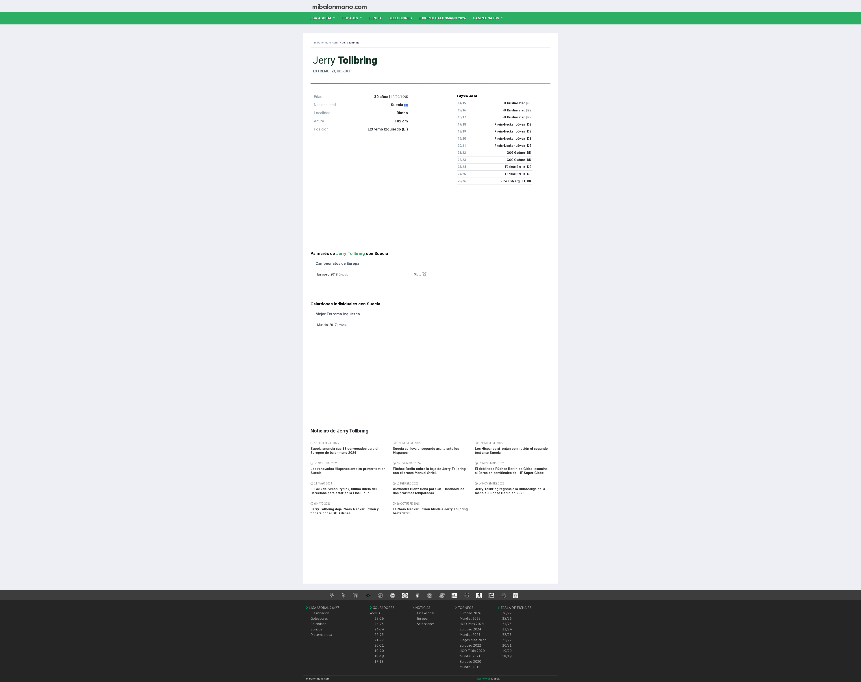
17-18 (379, 661)
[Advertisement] (430, 219)
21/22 (507, 640)
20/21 (507, 645)
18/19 (507, 656)
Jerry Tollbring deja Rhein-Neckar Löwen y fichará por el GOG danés (345, 511)
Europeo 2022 (470, 645)
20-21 (379, 645)
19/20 (507, 650)
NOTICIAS (422, 607)
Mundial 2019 (470, 667)
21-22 (379, 640)
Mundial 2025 (470, 618)
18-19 (379, 656)
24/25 (507, 623)
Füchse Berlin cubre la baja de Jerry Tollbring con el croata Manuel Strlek (429, 471)
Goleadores (319, 618)
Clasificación (320, 613)
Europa (376, 18)
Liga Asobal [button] (320, 18)
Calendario (318, 623)
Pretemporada (321, 634)
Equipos (316, 629)
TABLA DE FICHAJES (515, 607)
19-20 (379, 650)
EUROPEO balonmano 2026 (444, 18)
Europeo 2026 (470, 613)
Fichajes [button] (350, 18)
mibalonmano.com (326, 42)
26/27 (507, 613)
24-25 (379, 623)
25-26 (379, 618)
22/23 (507, 634)
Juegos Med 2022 (473, 640)
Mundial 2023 (470, 634)
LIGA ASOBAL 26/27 (323, 607)
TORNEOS (465, 607)
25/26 (507, 618)
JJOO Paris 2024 (472, 623)
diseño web (483, 678)
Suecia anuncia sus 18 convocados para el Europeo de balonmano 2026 (344, 451)
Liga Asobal (425, 613)
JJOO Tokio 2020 (472, 650)
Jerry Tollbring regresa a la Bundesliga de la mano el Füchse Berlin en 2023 (510, 491)
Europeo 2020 (470, 661)
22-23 (379, 634)
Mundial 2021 (470, 656)
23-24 (379, 629)
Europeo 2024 (470, 629)
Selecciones (402, 18)
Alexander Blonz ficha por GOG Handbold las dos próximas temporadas (428, 491)
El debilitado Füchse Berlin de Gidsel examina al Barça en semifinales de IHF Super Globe (511, 471)
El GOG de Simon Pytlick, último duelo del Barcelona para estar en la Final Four (344, 491)
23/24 (507, 629)
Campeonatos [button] (486, 18)
